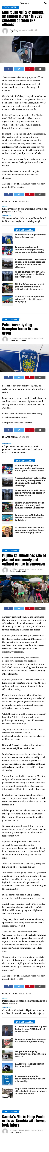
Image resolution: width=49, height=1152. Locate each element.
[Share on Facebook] (8, 69)
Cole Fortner (17, 1132)
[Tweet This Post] (19, 69)
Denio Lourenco (18, 32)
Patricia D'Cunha (19, 340)
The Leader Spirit (19, 571)
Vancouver (25, 993)
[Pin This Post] (30, 69)
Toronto (24, 201)
